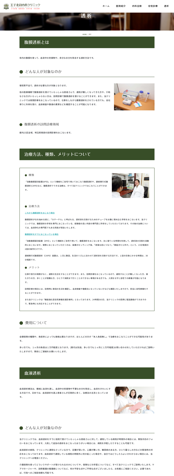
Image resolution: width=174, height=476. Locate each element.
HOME (85, 34)
